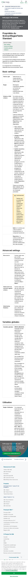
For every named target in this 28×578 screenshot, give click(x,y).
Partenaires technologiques (10, 526)
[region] (14, 569)
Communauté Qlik (14, 557)
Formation (6, 473)
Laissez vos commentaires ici (12, 453)
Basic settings (7, 44)
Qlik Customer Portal (9, 477)
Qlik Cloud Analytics (8, 499)
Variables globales (8, 48)
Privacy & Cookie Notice (11, 570)
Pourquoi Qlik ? (7, 512)
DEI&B (5, 543)
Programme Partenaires (9, 547)
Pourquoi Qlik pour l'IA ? (9, 520)
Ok (14, 573)
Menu (26, 2)
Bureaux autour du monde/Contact (12, 553)
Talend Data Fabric (8, 493)
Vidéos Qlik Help (8, 469)
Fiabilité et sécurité (8, 514)
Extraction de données (10, 11)
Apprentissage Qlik (8, 475)
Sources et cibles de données (11, 528)
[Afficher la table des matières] (3, 6)
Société (5, 537)
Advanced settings (8, 46)
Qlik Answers (7, 501)
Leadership (6, 539)
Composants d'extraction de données (13, 13)
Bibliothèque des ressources (11, 479)
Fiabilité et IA (7, 518)
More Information (14, 576)
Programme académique (10, 545)
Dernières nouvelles (8, 551)
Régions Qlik (7, 530)
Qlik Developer (7, 471)
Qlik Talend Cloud (8, 491)
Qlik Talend (6, 489)
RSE (4, 541)
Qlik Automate (7, 505)
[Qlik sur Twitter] (21, 557)
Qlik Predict (6, 503)
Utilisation (6, 49)
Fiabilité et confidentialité (10, 516)
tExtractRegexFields (9, 14)
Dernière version (15, 28)
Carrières (6, 549)
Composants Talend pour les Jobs (12, 6)
